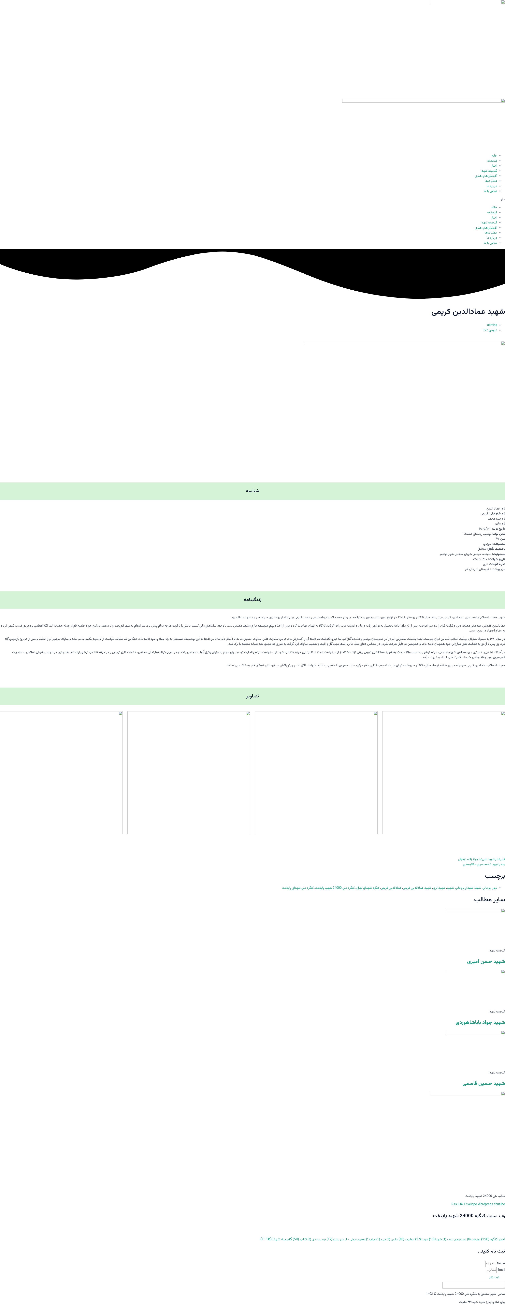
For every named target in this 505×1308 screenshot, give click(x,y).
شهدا (478, 888)
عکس (392, 1239)
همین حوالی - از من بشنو (346, 1239)
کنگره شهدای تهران (367, 888)
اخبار (494, 165)
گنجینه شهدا (489, 171)
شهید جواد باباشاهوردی (480, 1023)
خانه (494, 155)
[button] (252, 199)
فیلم (381, 1239)
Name (500, 1263)
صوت (421, 1239)
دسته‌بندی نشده (454, 1239)
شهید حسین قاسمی (484, 1084)
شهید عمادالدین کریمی (417, 888)
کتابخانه (492, 161)
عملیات (406, 1239)
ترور (494, 888)
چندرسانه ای (317, 1240)
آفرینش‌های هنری (486, 176)
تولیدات (473, 1240)
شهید (450, 888)
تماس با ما (490, 191)
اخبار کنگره (493, 1239)
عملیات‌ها (491, 181)
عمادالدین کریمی (391, 888)
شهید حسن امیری (486, 962)
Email (501, 1270)
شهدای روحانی (464, 888)
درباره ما (492, 186)
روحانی (487, 888)
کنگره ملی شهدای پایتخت (298, 888)
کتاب (300, 1239)
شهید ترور (439, 888)
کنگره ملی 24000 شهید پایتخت (335, 888)
